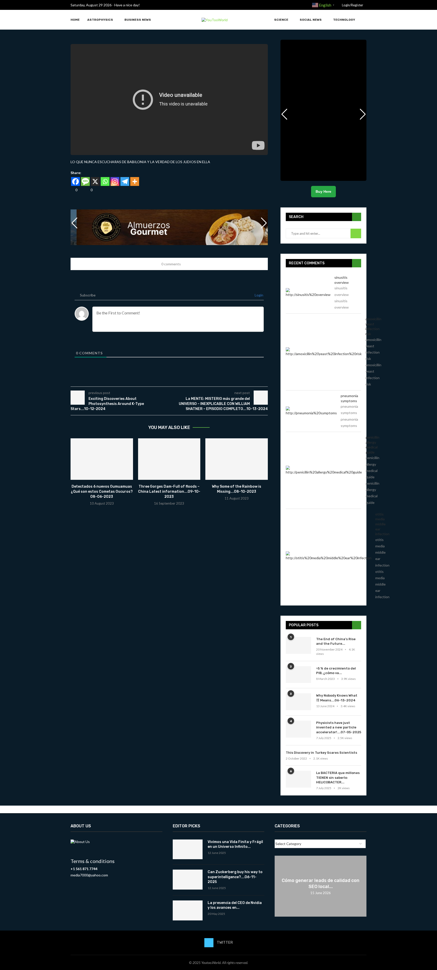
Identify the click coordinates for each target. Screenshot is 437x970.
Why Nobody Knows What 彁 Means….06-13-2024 (336, 698)
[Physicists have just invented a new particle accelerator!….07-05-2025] (298, 729)
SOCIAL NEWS (311, 19)
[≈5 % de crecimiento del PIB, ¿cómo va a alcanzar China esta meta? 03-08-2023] (298, 674)
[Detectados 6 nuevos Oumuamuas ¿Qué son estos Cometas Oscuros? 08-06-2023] (102, 459)
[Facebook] (75, 181)
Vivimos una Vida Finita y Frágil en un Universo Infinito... (235, 844)
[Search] (363, 20)
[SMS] (85, 181)
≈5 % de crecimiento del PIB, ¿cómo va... (336, 670)
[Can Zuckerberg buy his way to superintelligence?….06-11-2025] (188, 880)
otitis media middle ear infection (382, 524)
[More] (134, 181)
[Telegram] (124, 181)
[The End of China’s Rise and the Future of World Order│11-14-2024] (298, 645)
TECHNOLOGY (344, 19)
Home (75, 19)
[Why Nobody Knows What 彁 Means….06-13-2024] (298, 701)
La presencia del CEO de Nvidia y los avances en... (235, 905)
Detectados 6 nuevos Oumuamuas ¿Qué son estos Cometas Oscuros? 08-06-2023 (102, 491)
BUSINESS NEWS (137, 19)
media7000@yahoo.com (89, 875)
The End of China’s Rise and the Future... (336, 641)
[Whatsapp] (105, 181)
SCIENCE (281, 19)
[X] (95, 181)
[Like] (72, 190)
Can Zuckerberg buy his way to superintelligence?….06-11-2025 (235, 877)
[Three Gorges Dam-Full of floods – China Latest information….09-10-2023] (169, 459)
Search (356, 233)
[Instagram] (115, 181)
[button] (264, 223)
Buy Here (323, 191)
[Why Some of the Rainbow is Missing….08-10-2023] (236, 459)
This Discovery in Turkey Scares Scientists (321, 753)
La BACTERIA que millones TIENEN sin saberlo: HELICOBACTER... (338, 777)
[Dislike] (87, 190)
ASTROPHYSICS (100, 19)
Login (258, 295)
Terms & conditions (93, 861)
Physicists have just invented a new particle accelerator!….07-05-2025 (338, 727)
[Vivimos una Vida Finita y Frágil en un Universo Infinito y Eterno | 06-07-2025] (188, 849)
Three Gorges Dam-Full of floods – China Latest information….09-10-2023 (169, 491)
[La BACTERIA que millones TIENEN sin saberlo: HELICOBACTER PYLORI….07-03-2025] (298, 779)
